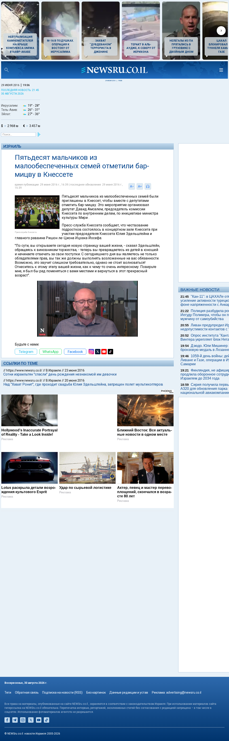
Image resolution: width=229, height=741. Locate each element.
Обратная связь (27, 692)
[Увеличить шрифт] (139, 186)
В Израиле (53, 370)
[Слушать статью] (152, 186)
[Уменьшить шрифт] (131, 186)
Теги (7, 692)
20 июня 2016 (75, 380)
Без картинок (96, 692)
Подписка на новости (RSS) (62, 692)
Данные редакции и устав (128, 692)
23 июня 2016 (75, 370)
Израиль (12, 146)
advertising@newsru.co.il (183, 692)
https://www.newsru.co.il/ (24, 370)
